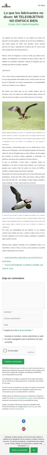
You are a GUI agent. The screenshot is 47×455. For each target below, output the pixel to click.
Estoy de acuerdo (19, 450)
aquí (27, 446)
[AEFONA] (6, 5)
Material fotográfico (30, 24)
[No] (44, 444)
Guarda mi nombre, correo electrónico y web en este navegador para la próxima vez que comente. (24, 339)
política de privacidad (22, 330)
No (34, 450)
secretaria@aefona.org (23, 398)
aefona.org (30, 406)
